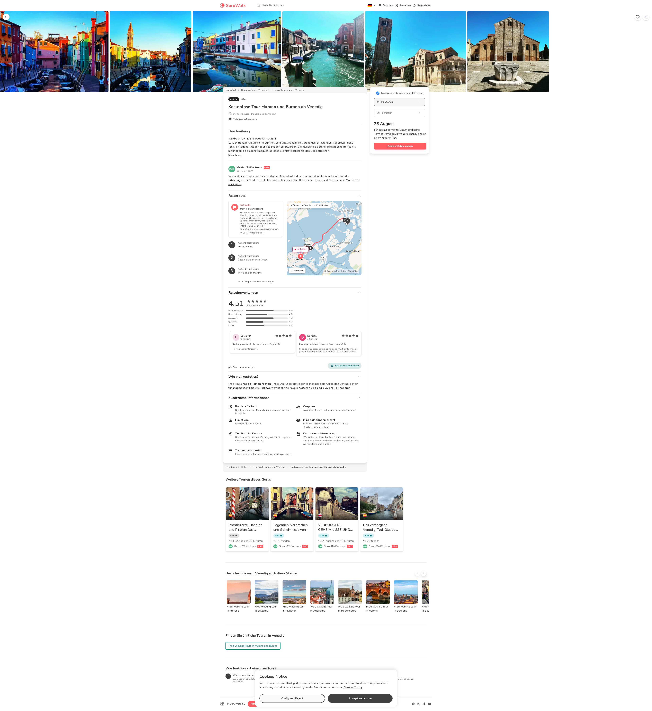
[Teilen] (645, 17)
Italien (244, 467)
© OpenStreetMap (349, 271)
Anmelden (405, 5)
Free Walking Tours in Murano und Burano (253, 646)
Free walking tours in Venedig (288, 90)
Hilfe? (253, 703)
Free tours (231, 467)
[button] (300, 256)
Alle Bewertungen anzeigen (241, 367)
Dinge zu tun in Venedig (254, 90)
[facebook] (413, 703)
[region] (324, 238)
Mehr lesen (234, 155)
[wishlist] (637, 17)
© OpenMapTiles (332, 271)
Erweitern (299, 270)
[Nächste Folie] (644, 51)
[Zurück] (6, 17)
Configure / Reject (292, 698)
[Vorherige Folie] (8, 51)
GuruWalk (231, 90)
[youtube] (429, 703)
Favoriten (388, 5)
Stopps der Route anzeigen (258, 281)
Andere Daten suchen (400, 146)
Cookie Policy (353, 687)
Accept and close (360, 698)
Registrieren (424, 5)
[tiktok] (424, 703)
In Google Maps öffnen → (252, 233)
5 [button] (347, 220)
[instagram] (418, 703)
